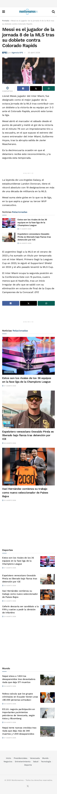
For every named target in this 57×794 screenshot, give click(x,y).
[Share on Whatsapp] (49, 88)
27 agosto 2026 (25, 229)
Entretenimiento (23, 761)
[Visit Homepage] (28, 12)
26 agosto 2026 (25, 243)
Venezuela (35, 758)
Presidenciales (20, 758)
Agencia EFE (17, 52)
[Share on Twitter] (36, 88)
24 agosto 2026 (10, 616)
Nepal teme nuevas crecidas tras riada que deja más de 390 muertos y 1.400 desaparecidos (19, 730)
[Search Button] (53, 11)
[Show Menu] (3, 11)
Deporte (9, 372)
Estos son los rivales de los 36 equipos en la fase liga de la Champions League (32, 222)
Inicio (8, 758)
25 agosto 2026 (10, 500)
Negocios (8, 761)
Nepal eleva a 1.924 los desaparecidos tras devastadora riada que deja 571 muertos (18, 679)
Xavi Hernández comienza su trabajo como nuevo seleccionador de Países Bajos (25, 492)
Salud (35, 761)
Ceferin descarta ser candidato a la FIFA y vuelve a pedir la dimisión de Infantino (20, 609)
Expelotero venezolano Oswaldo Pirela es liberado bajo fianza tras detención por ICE (34, 237)
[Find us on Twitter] (28, 786)
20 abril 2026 (34, 52)
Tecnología (46, 761)
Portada (5, 21)
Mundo (45, 758)
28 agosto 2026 (10, 686)
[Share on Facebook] (23, 88)
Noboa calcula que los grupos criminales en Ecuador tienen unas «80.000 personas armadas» (20, 696)
